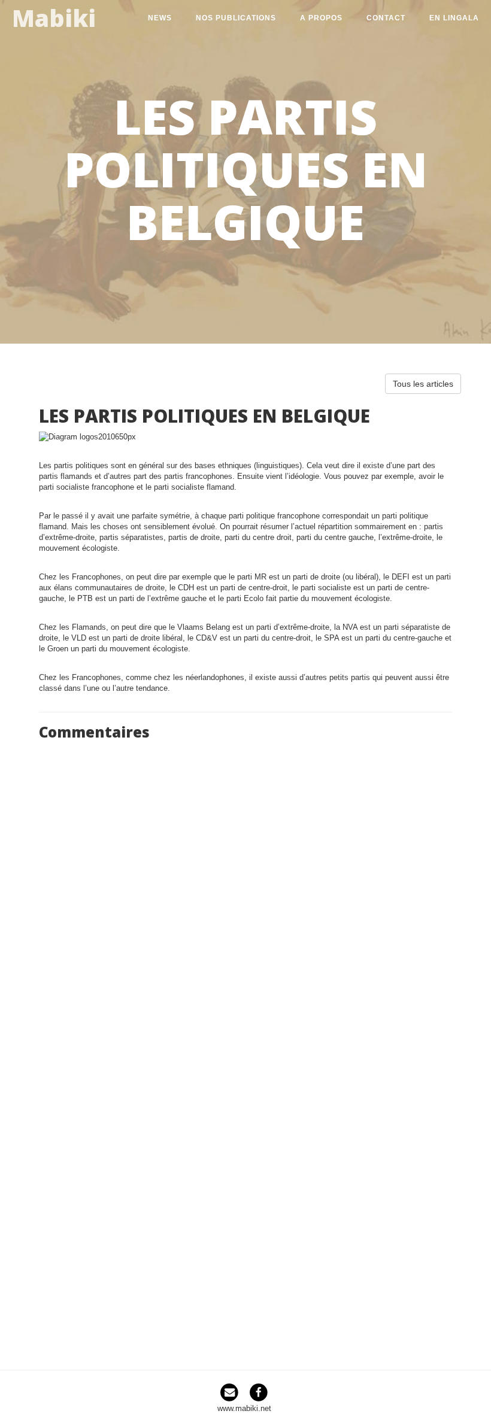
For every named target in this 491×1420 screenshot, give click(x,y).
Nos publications (236, 18)
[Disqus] (245, 895)
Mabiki (54, 16)
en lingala (454, 18)
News (160, 18)
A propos (321, 18)
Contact (385, 18)
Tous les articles (423, 384)
